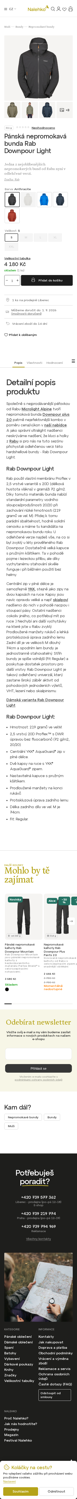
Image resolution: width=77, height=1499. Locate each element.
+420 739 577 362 (38, 1197)
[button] (71, 921)
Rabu (13, 441)
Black (7, 989)
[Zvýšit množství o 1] (17, 280)
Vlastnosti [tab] (34, 362)
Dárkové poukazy (18, 1364)
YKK (31, 589)
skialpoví (60, 600)
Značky (10, 1375)
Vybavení (12, 1359)
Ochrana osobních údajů (54, 1376)
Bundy (51, 1117)
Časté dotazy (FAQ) (55, 1384)
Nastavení (9, 1481)
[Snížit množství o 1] (7, 280)
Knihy (8, 1369)
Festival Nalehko (18, 1440)
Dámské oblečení (18, 1342)
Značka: (11, 179)
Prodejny (11, 1429)
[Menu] (5, 9)
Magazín (11, 1435)
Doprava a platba (52, 1347)
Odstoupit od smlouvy (50, 1395)
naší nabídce (55, 425)
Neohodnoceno (43, 127)
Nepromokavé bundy (23, 1117)
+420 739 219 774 (38, 1213)
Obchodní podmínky (55, 1353)
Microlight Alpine (37, 409)
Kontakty (46, 1336)
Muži (11, 1126)
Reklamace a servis (54, 1369)
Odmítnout (56, 1491)
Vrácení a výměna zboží (53, 1361)
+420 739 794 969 (38, 1226)
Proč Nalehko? (16, 1418)
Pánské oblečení (18, 1336)
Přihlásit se (38, 1068)
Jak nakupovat (50, 1342)
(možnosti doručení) (26, 313)
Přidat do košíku (50, 280)
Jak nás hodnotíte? (20, 1424)
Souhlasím (20, 1491)
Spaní (8, 1347)
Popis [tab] (18, 362)
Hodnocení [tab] (54, 362)
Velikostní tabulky (19, 1381)
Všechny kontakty (38, 1238)
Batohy (10, 1353)
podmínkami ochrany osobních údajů (38, 1079)
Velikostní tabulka (17, 258)
